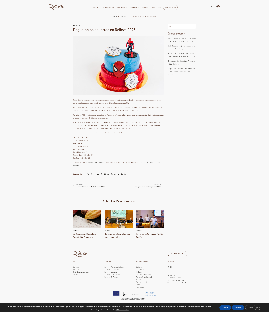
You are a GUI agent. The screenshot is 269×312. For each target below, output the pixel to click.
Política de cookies (174, 278)
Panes (138, 285)
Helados (139, 272)
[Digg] (108, 174)
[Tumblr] (95, 174)
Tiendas (76, 275)
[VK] (105, 174)
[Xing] (118, 174)
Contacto (76, 267)
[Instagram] (171, 267)
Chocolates (140, 270)
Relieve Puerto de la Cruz (113, 267)
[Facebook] (84, 174)
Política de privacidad (175, 280)
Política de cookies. (122, 310)
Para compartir (141, 282)
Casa (115, 16)
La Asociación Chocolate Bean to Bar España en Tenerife (84, 237)
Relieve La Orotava (111, 270)
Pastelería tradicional (144, 277)
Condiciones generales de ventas (179, 283)
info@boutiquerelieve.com (95, 163)
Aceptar (225, 308)
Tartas (138, 280)
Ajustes (250, 308)
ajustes (183, 307)
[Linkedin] (91, 174)
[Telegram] (121, 174)
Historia (76, 270)
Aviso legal (171, 275)
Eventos (123, 16)
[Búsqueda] (211, 7)
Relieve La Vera (110, 272)
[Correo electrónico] (98, 174)
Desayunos (140, 287)
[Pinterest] (101, 174)
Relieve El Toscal (110, 277)
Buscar (170, 26)
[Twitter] (88, 174)
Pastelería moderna (143, 275)
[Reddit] (111, 174)
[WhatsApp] (115, 174)
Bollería (139, 267)
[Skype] (125, 174)
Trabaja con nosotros (81, 272)
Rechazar (238, 308)
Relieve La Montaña (112, 275)
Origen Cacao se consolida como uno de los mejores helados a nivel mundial (181, 72)
